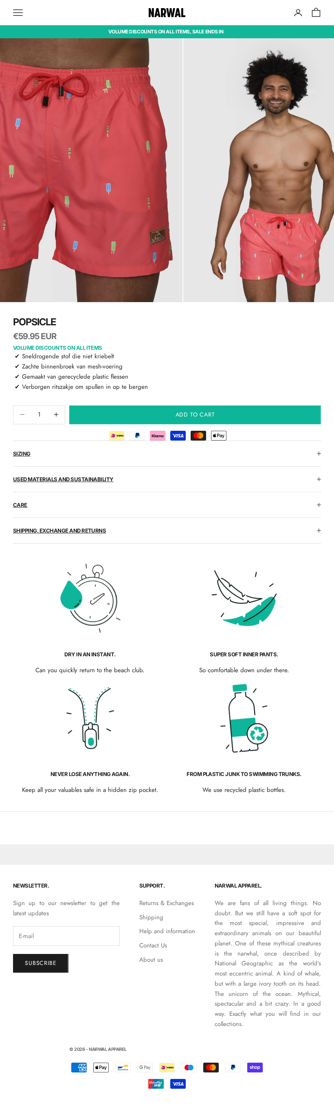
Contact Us (153, 945)
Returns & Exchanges (166, 903)
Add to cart (195, 414)
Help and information (167, 931)
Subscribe (41, 963)
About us (151, 959)
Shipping (151, 917)
